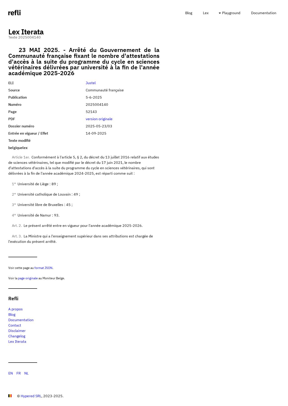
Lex (206, 13)
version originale (99, 119)
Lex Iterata (17, 341)
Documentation (263, 13)
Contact (14, 325)
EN (10, 373)
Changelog (16, 336)
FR (18, 373)
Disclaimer (17, 330)
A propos (15, 309)
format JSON (43, 268)
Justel (91, 83)
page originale (28, 278)
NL (26, 373)
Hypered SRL (31, 396)
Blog (188, 13)
